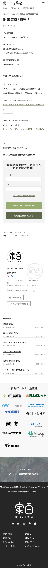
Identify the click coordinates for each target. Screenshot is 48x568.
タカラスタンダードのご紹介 (14, 342)
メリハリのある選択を (12, 351)
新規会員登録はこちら (24, 215)
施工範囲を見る (15, 297)
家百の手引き (29, 542)
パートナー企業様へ (10, 546)
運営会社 (28, 534)
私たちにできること (32, 546)
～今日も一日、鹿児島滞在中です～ (17, 370)
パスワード (10, 184)
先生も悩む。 (8, 324)
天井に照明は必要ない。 (12, 361)
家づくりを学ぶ (8, 542)
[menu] (43, 3)
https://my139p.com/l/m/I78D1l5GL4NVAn (23, 129)
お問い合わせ (29, 538)
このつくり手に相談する (18, 304)
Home (5, 8)
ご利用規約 (7, 538)
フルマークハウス (21, 235)
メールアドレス (12, 174)
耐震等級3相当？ (28, 8)
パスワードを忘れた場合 (24, 195)
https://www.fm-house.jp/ (25, 291)
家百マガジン (15, 8)
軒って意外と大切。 (11, 333)
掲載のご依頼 (7, 534)
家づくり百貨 (27, 565)
